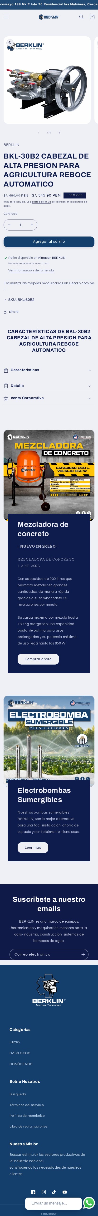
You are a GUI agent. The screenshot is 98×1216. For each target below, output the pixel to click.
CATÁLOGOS (20, 1053)
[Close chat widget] (78, 1192)
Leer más (33, 847)
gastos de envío (41, 202)
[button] (6, 17)
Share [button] (14, 312)
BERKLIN (53, 1214)
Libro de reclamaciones (29, 1126)
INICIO (15, 1042)
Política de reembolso (27, 1115)
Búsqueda (18, 1094)
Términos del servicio (27, 1105)
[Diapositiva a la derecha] (59, 132)
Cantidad (10, 213)
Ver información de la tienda (31, 270)
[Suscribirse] (83, 954)
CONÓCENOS (21, 1064)
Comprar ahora (38, 659)
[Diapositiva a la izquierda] (38, 132)
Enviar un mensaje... (49, 1203)
